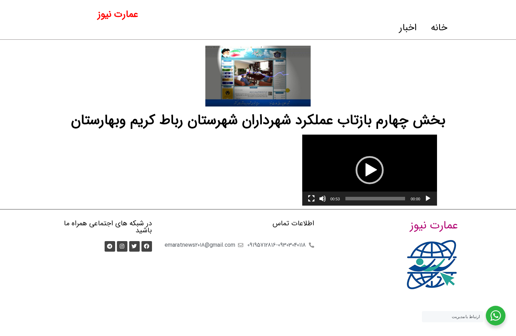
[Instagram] (122, 246)
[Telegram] (110, 246)
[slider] (375, 198)
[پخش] (427, 198)
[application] (369, 170)
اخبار (408, 27)
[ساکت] (322, 198)
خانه (439, 27)
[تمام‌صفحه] (311, 198)
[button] (370, 170)
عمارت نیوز (118, 14)
